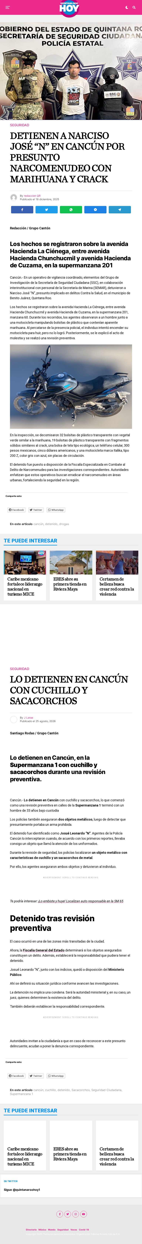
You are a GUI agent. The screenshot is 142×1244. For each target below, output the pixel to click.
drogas (64, 523)
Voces (73, 1229)
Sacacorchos (81, 1089)
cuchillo (50, 1089)
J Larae (28, 717)
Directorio (31, 1229)
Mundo (51, 1229)
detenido (51, 523)
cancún (38, 523)
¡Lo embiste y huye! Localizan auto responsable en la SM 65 (80, 901)
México (42, 1229)
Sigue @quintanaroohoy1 (22, 1190)
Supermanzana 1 (21, 1093)
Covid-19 (84, 1229)
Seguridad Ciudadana (106, 1089)
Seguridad (63, 1229)
